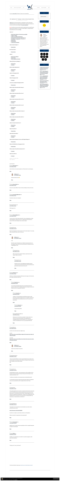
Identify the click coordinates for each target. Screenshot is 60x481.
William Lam (16, 237)
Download (12, 64)
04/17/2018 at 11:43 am (17, 238)
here (20, 29)
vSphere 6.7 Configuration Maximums (17, 36)
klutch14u (17, 293)
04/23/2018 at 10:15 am (13, 404)
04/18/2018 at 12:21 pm (13, 370)
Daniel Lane (15, 272)
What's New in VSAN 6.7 (14, 56)
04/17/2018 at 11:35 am (13, 228)
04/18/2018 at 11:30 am (13, 356)
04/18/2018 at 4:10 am (14, 283)
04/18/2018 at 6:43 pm (17, 306)
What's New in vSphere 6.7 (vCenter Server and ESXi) (19, 34)
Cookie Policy (15, 479)
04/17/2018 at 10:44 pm (17, 346)
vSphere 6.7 (11, 22)
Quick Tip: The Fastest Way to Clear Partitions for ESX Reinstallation (44, 81)
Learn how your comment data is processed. (26, 465)
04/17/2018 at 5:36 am (13, 166)
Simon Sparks (15, 165)
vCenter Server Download (15, 42)
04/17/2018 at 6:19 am (13, 195)
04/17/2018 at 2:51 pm (16, 251)
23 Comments (25, 20)
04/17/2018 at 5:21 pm (17, 261)
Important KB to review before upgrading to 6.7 (18, 37)
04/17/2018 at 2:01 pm (13, 273)
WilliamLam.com (30, 7)
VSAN (17, 158)
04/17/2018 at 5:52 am (13, 185)
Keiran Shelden (15, 184)
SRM (15, 158)
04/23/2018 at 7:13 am (13, 388)
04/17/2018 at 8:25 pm (13, 328)
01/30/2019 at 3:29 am (13, 434)
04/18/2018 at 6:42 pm (16, 294)
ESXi (14, 158)
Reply (10, 171)
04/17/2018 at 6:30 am (13, 205)
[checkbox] (2, 479)
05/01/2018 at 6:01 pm (16, 314)
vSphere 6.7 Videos (14, 35)
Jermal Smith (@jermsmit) (16, 194)
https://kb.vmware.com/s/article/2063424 (16, 410)
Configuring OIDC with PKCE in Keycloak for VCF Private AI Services (44, 68)
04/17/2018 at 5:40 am (17, 175)
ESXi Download (13, 41)
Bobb (14, 433)
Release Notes (13, 47)
